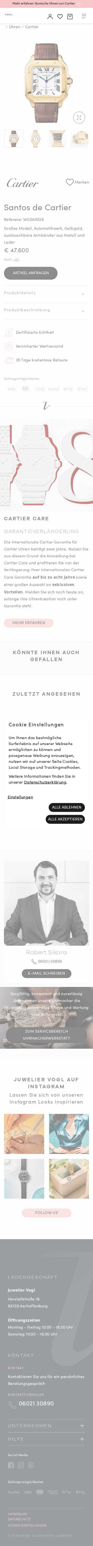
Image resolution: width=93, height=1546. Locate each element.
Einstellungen (20, 797)
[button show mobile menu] (84, 17)
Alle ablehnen (66, 808)
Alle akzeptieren (65, 819)
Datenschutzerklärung (45, 783)
